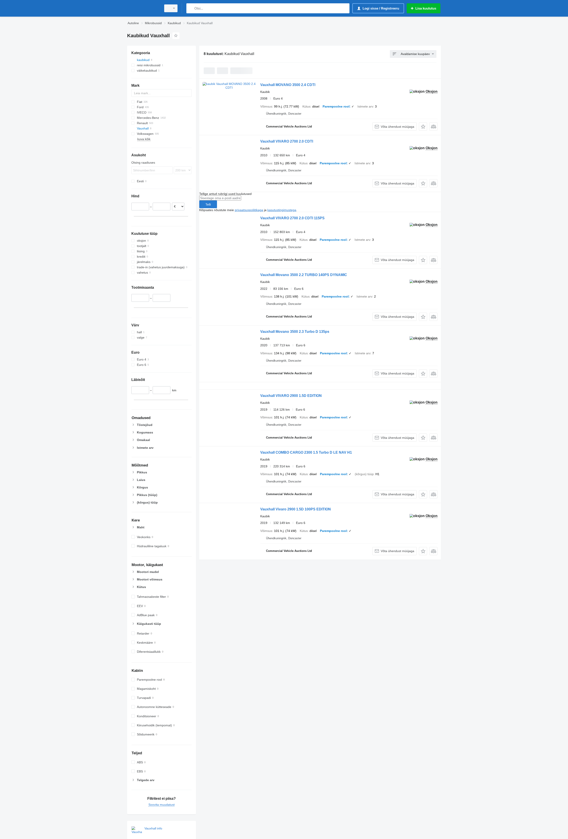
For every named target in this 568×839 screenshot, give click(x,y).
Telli (208, 204)
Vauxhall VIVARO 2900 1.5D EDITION (291, 396)
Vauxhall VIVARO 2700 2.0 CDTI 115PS (292, 218)
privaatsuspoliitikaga (249, 210)
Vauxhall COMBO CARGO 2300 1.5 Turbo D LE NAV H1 (306, 452)
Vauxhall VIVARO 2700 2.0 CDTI (286, 141)
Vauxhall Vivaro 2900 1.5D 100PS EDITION (295, 509)
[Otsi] (190, 8)
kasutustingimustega (281, 210)
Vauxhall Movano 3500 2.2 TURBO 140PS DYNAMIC (303, 275)
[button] (423, 126)
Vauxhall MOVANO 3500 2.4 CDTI (287, 85)
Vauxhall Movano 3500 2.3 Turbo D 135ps (294, 331)
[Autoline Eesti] (143, 8)
